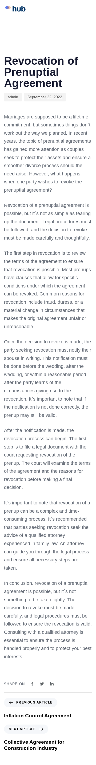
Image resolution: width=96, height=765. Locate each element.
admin (13, 97)
